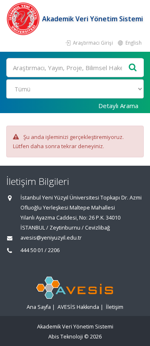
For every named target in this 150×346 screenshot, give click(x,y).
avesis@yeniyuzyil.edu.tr (51, 237)
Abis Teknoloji (65, 336)
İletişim (114, 307)
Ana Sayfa (39, 307)
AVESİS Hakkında (78, 307)
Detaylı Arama (118, 105)
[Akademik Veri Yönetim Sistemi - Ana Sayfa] (24, 19)
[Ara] (133, 67)
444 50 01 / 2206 (40, 250)
